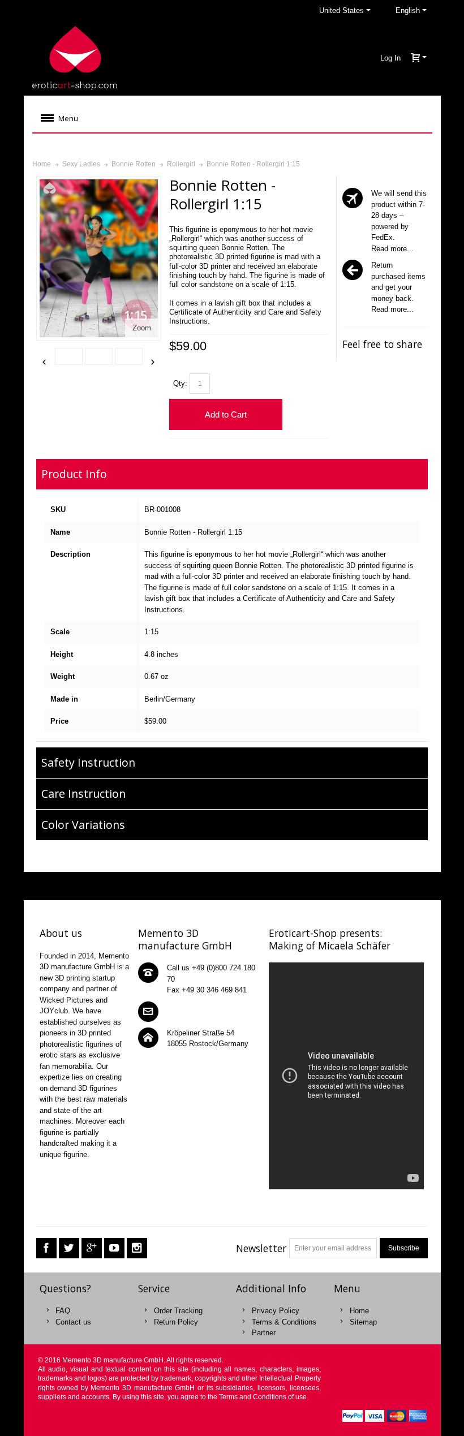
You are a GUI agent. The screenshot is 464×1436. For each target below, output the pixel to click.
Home (359, 1310)
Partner (264, 1332)
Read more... (392, 248)
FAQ (62, 1310)
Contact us (73, 1322)
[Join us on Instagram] (137, 1248)
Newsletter (261, 1248)
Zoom (141, 328)
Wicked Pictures (66, 1000)
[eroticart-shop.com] (74, 58)
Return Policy (176, 1322)
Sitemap (363, 1322)
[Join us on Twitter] (69, 1248)
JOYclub (54, 1011)
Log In (390, 58)
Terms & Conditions (284, 1322)
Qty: (180, 383)
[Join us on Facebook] (46, 1248)
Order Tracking (178, 1310)
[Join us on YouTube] (114, 1248)
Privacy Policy (275, 1310)
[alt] (69, 356)
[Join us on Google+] (91, 1248)
